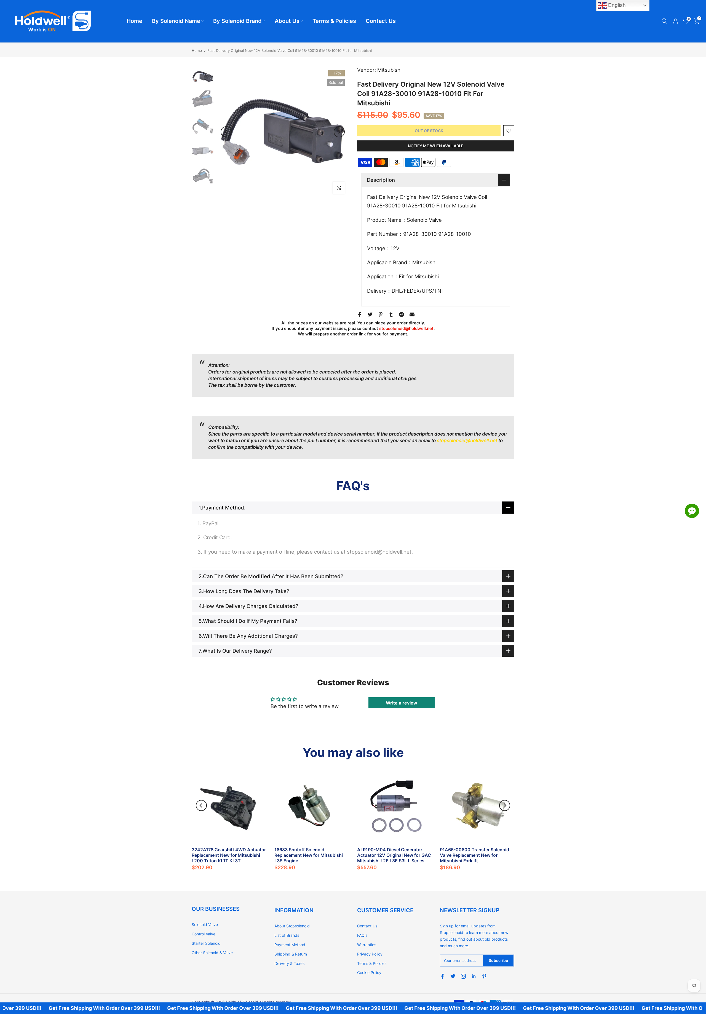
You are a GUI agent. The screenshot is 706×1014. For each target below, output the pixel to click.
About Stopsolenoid (292, 926)
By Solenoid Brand (237, 21)
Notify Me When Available (436, 145)
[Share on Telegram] (401, 314)
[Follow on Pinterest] (484, 976)
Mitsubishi (389, 70)
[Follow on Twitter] (452, 976)
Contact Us (381, 21)
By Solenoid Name (176, 21)
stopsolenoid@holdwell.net (406, 328)
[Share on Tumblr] (391, 314)
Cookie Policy (369, 972)
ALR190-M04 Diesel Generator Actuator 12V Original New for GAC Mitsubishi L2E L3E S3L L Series (394, 855)
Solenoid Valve (205, 924)
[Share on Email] (412, 314)
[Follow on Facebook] (442, 976)
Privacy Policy (370, 954)
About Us (287, 21)
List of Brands (286, 935)
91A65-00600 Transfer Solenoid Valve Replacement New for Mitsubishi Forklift (474, 855)
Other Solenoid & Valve (212, 952)
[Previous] (226, 131)
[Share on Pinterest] (380, 314)
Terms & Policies (334, 21)
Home (134, 21)
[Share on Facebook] (359, 314)
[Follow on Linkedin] (473, 976)
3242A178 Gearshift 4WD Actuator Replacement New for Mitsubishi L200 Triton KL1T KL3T (229, 855)
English (616, 5)
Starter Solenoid (206, 943)
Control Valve (203, 934)
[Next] (339, 131)
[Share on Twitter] (370, 314)
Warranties (366, 944)
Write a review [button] (401, 703)
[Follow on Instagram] (463, 976)
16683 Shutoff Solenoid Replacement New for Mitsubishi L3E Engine (308, 855)
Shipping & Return (290, 954)
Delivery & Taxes (289, 963)
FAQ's (362, 935)
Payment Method (289, 944)
